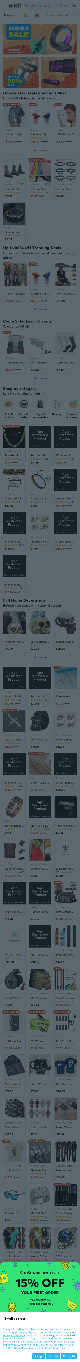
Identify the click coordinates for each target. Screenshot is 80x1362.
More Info (69, 1356)
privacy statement (14, 1335)
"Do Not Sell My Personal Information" (36, 1348)
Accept (38, 1356)
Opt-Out (53, 1356)
